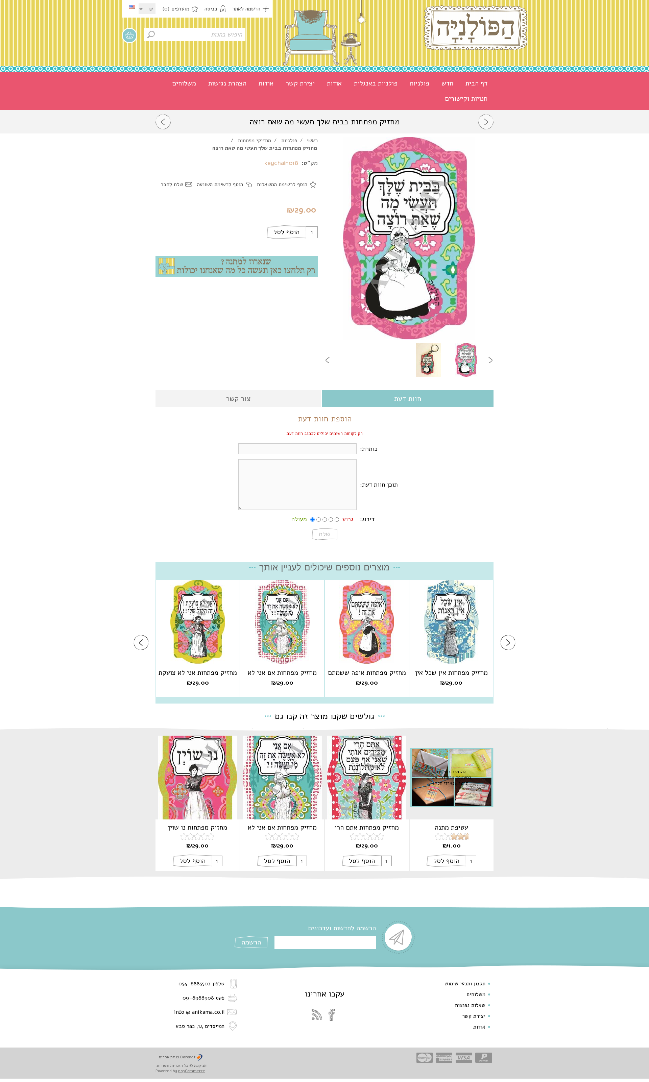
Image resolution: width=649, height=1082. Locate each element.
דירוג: (367, 519)
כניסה (211, 9)
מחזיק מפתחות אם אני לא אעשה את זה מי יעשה (282, 673)
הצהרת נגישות (227, 83)
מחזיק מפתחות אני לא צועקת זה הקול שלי (198, 673)
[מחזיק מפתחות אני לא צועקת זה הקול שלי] (198, 622)
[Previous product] (486, 121)
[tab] (408, 399)
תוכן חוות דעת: (379, 485)
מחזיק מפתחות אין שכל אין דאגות (451, 673)
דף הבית (476, 83)
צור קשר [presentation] (238, 399)
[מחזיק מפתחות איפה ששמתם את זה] (367, 622)
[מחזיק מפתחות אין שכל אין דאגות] (451, 622)
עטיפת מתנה (451, 827)
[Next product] (163, 121)
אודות (334, 83)
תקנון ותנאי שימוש (464, 983)
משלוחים (184, 83)
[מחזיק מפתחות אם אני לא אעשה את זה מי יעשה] (282, 622)
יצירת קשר (300, 83)
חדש (447, 83)
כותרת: (369, 449)
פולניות (419, 83)
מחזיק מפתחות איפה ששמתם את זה (367, 673)
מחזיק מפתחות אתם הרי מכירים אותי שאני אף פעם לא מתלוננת (367, 827)
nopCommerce (191, 1071)
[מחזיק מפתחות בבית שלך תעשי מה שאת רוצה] (466, 360)
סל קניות (129, 35)
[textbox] (194, 34)
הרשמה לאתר (246, 9)
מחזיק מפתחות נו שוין (197, 827)
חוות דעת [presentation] (407, 399)
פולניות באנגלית (376, 83)
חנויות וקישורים (466, 98)
